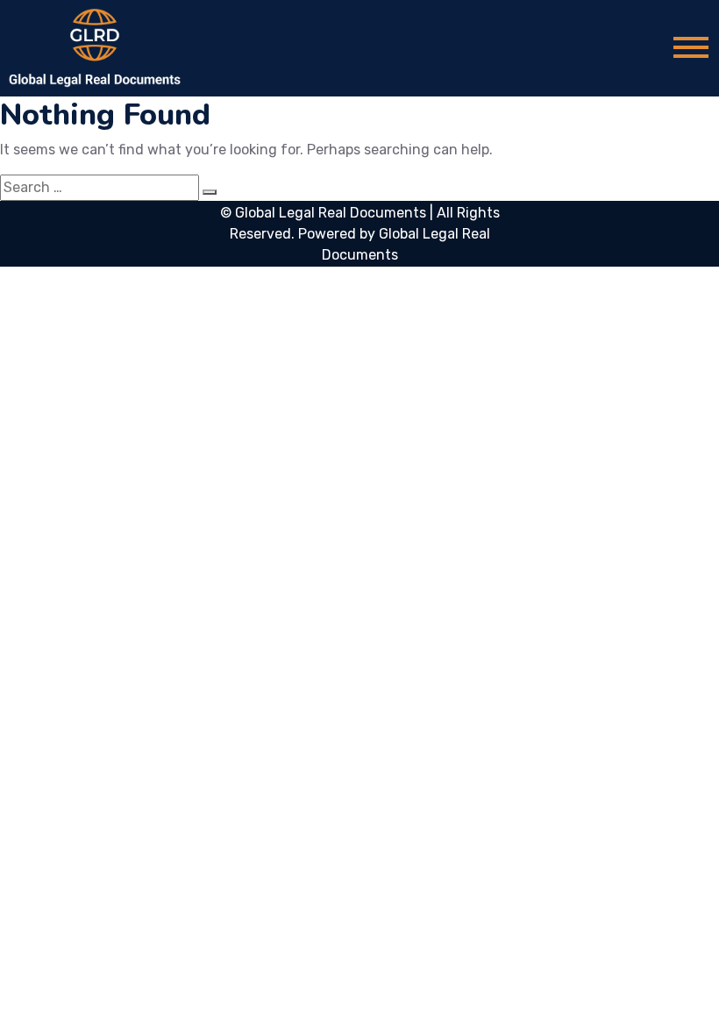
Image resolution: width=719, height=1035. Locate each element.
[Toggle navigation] (691, 48)
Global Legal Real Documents (332, 212)
